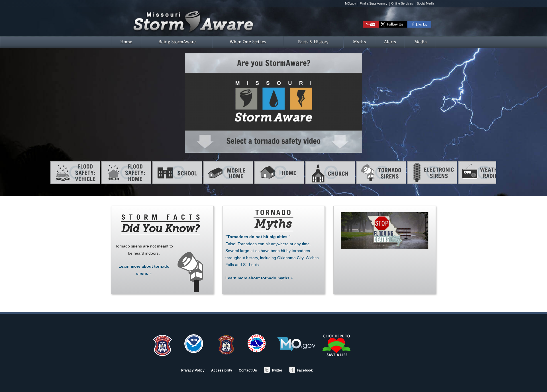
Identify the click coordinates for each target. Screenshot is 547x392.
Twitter (277, 370)
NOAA (193, 343)
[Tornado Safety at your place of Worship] (330, 172)
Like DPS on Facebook (419, 24)
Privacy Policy (193, 370)
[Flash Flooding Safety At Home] (126, 172)
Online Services (402, 3)
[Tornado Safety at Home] (279, 172)
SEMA (162, 345)
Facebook (305, 370)
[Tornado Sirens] (381, 172)
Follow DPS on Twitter (393, 24)
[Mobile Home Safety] (228, 172)
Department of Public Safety (225, 345)
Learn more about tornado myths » (272, 257)
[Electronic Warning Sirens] (432, 172)
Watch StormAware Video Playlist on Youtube (371, 24)
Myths (359, 42)
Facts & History (313, 42)
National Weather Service (257, 343)
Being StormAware (177, 42)
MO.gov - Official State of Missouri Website (296, 344)
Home (126, 42)
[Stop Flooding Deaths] (384, 230)
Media (420, 42)
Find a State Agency (373, 3)
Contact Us (248, 370)
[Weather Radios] (483, 172)
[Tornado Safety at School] (177, 172)
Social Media (425, 3)
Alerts (390, 42)
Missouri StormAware (240, 13)
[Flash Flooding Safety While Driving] (75, 172)
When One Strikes (248, 42)
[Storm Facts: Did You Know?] (160, 224)
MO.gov (350, 3)
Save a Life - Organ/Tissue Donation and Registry (337, 345)
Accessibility (221, 370)
